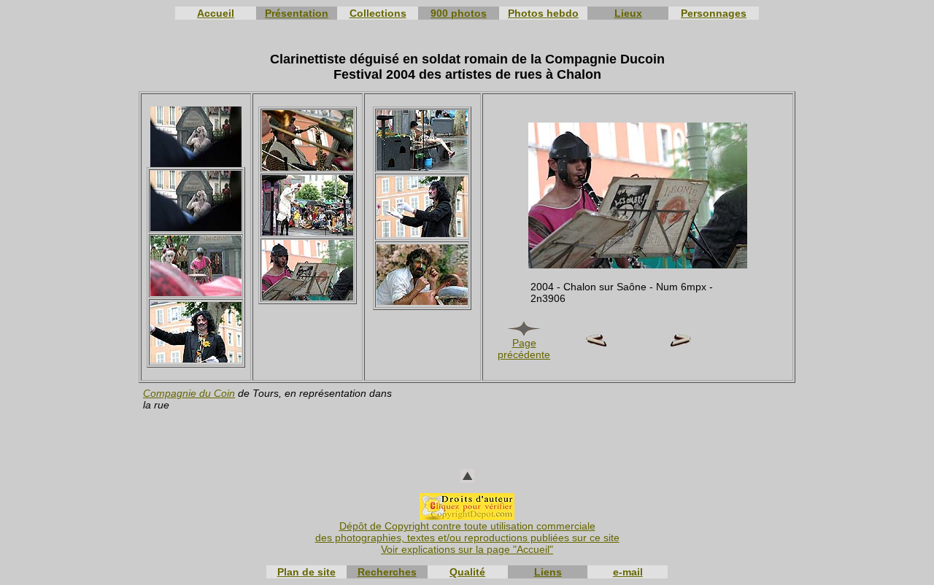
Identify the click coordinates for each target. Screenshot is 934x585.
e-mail (628, 572)
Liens (548, 572)
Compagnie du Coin (189, 393)
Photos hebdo (543, 13)
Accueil (215, 13)
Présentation (296, 13)
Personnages (713, 13)
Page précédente (524, 348)
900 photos (459, 13)
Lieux (628, 13)
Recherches (387, 572)
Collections (378, 13)
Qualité (467, 572)
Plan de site (306, 572)
